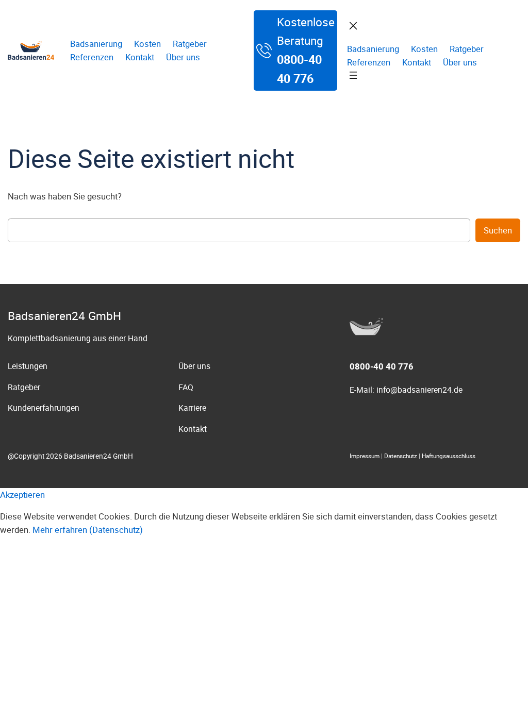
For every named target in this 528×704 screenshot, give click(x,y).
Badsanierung (96, 43)
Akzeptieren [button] (22, 494)
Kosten (147, 43)
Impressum (365, 456)
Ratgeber (190, 43)
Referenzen (91, 57)
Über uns (183, 57)
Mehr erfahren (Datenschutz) (87, 529)
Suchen (498, 230)
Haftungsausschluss (448, 456)
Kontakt (139, 57)
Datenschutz (400, 456)
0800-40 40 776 (382, 366)
